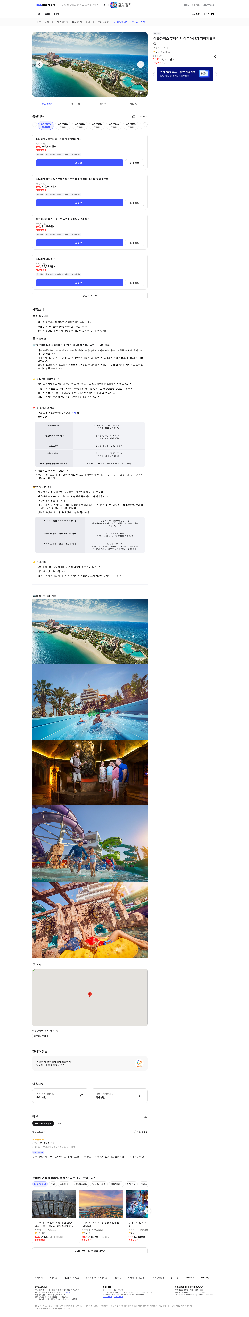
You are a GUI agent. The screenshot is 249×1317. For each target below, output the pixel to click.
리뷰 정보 (169, 52)
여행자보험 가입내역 (137, 1277)
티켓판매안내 (158, 1277)
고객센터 (189, 1277)
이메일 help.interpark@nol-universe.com (136, 1292)
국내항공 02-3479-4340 (134, 1294)
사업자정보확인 (66, 1292)
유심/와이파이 (99, 1184)
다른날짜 (140, 116)
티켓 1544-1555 (124, 1290)
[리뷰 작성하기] (146, 1116)
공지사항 (174, 1277)
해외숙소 (49, 22)
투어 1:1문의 (107, 1297)
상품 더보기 (88, 295)
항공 (38, 22)
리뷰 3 (133, 104)
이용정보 (104, 104)
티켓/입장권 (40, 1184)
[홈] (38, 13)
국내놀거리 (104, 22)
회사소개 (39, 1277)
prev (153, 74)
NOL (59, 1123)
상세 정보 (134, 162)
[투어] (47, 13)
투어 (53, 1184)
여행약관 (117, 1277)
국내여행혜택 (138, 22)
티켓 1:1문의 (118, 1297)
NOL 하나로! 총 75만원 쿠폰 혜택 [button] (78, 5)
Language (205, 1277)
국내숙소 (90, 22)
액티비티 (64, 1184)
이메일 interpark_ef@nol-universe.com (190, 1292)
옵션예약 (47, 104)
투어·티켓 (77, 22)
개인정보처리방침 (71, 1277)
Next (147, 1210)
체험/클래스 (116, 1184)
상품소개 (75, 104)
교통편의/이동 (80, 1184)
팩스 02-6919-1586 (110, 1292)
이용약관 (53, 1277)
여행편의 (131, 1184)
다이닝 (144, 1184)
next (216, 74)
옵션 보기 (79, 162)
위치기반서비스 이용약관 (96, 1277)
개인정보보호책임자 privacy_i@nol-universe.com (194, 1294)
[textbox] (90, 326)
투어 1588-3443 (109, 1290)
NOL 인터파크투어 (43, 1123)
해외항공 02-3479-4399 (113, 1294)
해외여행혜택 (121, 22)
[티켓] (56, 13)
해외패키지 (63, 22)
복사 (61, 1031)
